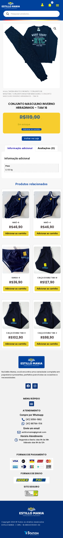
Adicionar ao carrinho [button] (15, 233)
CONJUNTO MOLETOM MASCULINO (26, 94)
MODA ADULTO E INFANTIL (19, 91)
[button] (57, 5)
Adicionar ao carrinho (31, 129)
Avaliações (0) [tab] (46, 148)
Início (5, 91)
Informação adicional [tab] (19, 148)
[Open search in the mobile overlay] (31, 13)
